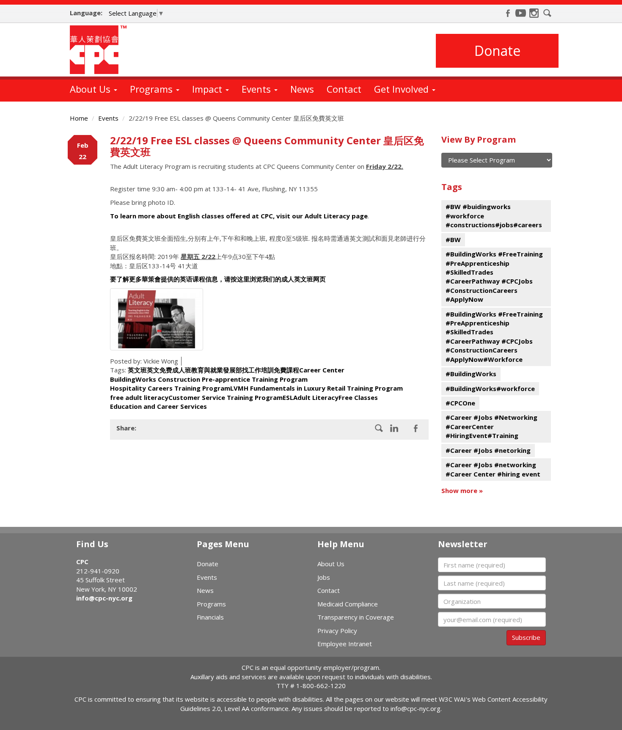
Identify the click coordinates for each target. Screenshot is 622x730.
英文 (153, 370)
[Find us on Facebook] (507, 13)
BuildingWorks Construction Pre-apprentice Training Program (209, 379)
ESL (288, 397)
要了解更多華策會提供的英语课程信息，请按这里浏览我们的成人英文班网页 (219, 279)
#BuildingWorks (471, 373)
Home (79, 118)
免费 (166, 370)
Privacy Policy (337, 630)
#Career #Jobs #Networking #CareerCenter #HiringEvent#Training (491, 426)
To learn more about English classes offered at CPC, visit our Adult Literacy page (239, 216)
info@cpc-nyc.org (104, 598)
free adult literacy (139, 397)
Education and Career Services (158, 406)
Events (257, 89)
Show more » (462, 490)
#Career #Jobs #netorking (488, 450)
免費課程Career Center (309, 370)
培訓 (267, 370)
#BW (453, 239)
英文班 (137, 370)
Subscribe (526, 637)
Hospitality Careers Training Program (170, 388)
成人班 (181, 370)
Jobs (323, 577)
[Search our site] (547, 13)
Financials (210, 617)
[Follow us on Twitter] (415, 428)
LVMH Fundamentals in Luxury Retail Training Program (316, 388)
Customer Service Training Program (225, 397)
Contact (344, 89)
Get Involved (402, 89)
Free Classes (358, 397)
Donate (497, 50)
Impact (208, 89)
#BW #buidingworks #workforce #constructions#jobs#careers (494, 215)
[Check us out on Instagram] (534, 13)
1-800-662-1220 (321, 685)
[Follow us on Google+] (394, 428)
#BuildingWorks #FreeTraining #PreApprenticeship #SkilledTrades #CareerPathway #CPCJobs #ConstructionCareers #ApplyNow (494, 276)
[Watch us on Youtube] (521, 13)
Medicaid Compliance (347, 604)
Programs (152, 89)
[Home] (101, 49)
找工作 (251, 370)
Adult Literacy (316, 397)
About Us (91, 89)
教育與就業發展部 (216, 370)
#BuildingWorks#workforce (490, 388)
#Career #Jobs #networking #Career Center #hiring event (493, 469)
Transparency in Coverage (355, 617)
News (302, 89)
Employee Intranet (344, 643)
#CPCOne (460, 403)
